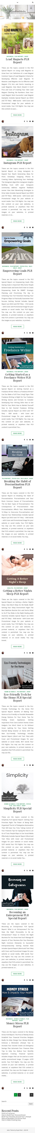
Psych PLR (24, 266)
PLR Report (19, 56)
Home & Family (10, 691)
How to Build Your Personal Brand (13, 1115)
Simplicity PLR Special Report (17, 809)
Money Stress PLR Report (17, 1024)
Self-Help (24, 478)
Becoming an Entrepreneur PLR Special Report (17, 915)
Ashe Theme (10, 1130)
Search (4, 1101)
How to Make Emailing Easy (11, 1120)
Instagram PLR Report (17, 163)
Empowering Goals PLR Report (17, 272)
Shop (26, 56)
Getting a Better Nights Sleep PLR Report (17, 592)
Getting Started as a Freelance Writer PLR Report (17, 377)
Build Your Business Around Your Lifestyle (16, 1117)
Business (10, 56)
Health (10, 588)
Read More (17, 115)
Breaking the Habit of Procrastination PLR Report (17, 484)
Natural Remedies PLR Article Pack (14, 1118)
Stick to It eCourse (8, 1113)
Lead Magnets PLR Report (17, 60)
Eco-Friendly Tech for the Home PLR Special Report (17, 697)
